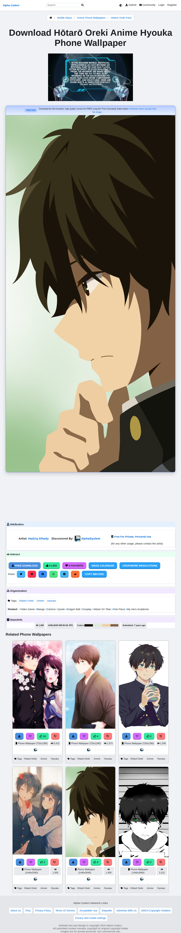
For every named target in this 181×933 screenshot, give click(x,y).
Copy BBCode (94, 574)
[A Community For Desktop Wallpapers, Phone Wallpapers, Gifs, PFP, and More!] (50, 17)
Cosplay (86, 609)
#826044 (114, 625)
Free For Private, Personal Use (132, 536)
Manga (40, 609)
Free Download (26, 565)
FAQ (28, 910)
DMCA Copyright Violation (156, 910)
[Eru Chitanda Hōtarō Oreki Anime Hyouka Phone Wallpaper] (37, 853)
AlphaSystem (90, 538)
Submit (132, 5)
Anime (40, 600)
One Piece (119, 609)
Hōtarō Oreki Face (121, 17)
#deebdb (97, 625)
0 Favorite (75, 565)
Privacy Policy (43, 910)
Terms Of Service (65, 910)
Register (172, 5)
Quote (60, 609)
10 (44, 736)
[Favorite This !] (137, 736)
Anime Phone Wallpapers (91, 17)
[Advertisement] (90, 496)
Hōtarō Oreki (26, 600)
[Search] (82, 5)
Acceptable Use (88, 910)
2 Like (52, 565)
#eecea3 (106, 625)
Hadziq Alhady (38, 538)
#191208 (88, 625)
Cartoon (50, 609)
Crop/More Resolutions (139, 565)
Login (161, 5)
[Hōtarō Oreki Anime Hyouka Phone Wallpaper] (143, 727)
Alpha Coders (11, 5)
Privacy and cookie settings (90, 918)
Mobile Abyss (64, 17)
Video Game (27, 609)
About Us (15, 910)
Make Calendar (103, 565)
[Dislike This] (161, 736)
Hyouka (51, 600)
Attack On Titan (102, 609)
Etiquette (107, 910)
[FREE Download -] (126, 736)
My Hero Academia (137, 609)
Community (148, 5)
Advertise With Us (126, 910)
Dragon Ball (73, 609)
